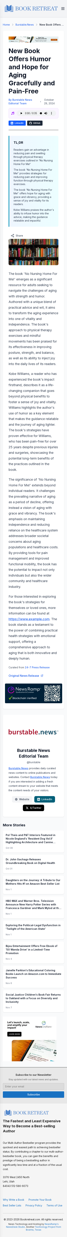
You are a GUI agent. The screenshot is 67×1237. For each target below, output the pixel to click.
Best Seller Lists (12, 1205)
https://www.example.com (29, 619)
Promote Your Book (40, 1199)
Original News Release (24, 675)
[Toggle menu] (62, 8)
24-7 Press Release (37, 667)
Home (6, 24)
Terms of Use (54, 1205)
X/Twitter (35, 807)
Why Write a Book (13, 1199)
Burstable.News (25, 24)
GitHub (36, 123)
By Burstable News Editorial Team (20, 101)
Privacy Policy (34, 1205)
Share (19, 235)
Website (24, 799)
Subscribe (33, 1094)
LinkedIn (19, 123)
